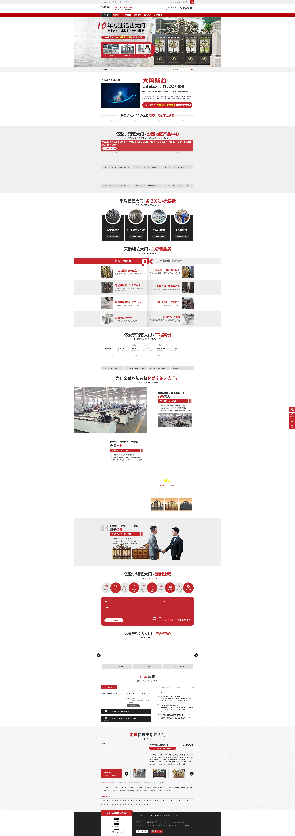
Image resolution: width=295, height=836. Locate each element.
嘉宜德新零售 (122, 790)
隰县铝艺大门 (104, 804)
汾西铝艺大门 (108, 787)
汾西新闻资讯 (137, 15)
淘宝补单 (177, 787)
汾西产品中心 (117, 15)
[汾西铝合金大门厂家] (159, 773)
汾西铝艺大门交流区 (144, 787)
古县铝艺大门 (144, 801)
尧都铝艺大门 (104, 801)
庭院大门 (165, 787)
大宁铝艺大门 (184, 801)
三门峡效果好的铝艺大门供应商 (169, 700)
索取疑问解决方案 (112, 236)
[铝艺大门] (106, 8)
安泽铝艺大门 (152, 801)
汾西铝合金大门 (134, 787)
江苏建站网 (114, 790)
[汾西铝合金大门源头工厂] (178, 773)
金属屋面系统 (153, 787)
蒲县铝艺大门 (120, 804)
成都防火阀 (138, 790)
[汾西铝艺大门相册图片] (139, 773)
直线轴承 (166, 790)
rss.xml (142, 825)
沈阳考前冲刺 (152, 790)
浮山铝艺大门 (160, 801)
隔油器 (191, 787)
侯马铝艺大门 (136, 804)
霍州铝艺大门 (144, 804)
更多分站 (187, 2)
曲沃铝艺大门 (112, 801)
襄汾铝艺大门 (128, 801)
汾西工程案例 (127, 15)
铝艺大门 (110, 69)
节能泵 (108, 790)
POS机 (160, 787)
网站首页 (106, 15)
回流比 (171, 790)
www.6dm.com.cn (158, 823)
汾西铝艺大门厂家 (124, 787)
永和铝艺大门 (112, 804)
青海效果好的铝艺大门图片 (168, 710)
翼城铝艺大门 (120, 801)
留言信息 (106, 607)
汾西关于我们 (147, 15)
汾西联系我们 (158, 15)
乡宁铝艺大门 (176, 801)
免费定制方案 (114, 620)
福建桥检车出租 (184, 787)
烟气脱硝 (103, 790)
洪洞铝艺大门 (136, 801)
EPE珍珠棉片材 (130, 790)
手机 (135, 601)
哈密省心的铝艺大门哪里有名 (169, 719)
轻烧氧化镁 (159, 790)
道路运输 (145, 790)
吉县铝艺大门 (168, 801)
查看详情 (133, 705)
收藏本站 (171, 2)
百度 (102, 787)
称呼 (105, 601)
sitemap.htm (169, 825)
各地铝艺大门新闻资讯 (183, 825)
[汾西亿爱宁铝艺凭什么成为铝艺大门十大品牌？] (112, 694)
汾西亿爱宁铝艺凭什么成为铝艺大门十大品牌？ (138, 694)
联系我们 (179, 2)
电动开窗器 (115, 787)
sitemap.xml (155, 825)
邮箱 (164, 601)
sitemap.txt (175, 825)
